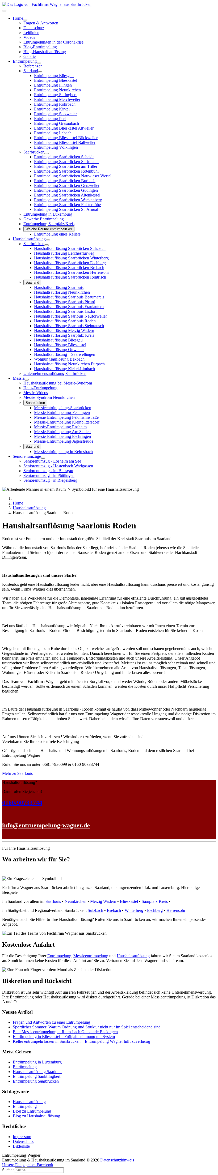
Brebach (114, 910)
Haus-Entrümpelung (40, 388)
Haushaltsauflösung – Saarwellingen (64, 354)
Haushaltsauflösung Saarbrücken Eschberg (70, 262)
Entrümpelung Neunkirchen (57, 90)
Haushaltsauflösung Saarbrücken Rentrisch (70, 277)
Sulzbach (95, 910)
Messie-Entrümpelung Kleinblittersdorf (66, 422)
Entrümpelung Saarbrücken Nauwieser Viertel (72, 176)
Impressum (22, 1136)
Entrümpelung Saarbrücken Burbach (64, 180)
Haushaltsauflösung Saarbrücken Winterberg (71, 258)
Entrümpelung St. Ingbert (55, 94)
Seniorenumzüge (27, 456)
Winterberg (134, 910)
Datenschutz (33, 27)
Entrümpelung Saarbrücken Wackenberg (68, 200)
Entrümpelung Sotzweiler (55, 114)
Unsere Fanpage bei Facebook (27, 1165)
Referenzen (33, 66)
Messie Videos (35, 392)
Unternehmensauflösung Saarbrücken (54, 373)
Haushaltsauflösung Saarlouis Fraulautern (69, 306)
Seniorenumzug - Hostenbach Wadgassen (58, 466)
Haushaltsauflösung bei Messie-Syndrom (57, 383)
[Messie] (26, 380)
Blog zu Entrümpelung (32, 1111)
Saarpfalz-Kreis (155, 901)
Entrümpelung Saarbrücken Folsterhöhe (67, 204)
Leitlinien (31, 32)
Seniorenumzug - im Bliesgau (48, 470)
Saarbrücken (33, 152)
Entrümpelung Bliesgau (54, 75)
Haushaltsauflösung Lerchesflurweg (64, 253)
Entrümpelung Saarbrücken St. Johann (66, 161)
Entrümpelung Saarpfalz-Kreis (48, 223)
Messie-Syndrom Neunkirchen (49, 397)
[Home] (25, 19)
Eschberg (155, 910)
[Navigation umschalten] (4, 10)
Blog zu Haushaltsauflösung (36, 1116)
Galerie (29, 56)
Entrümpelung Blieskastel (55, 80)
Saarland (30, 71)
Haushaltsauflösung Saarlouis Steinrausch (69, 325)
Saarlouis (53, 901)
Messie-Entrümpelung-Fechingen (62, 412)
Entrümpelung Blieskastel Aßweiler (64, 128)
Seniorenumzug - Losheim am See (52, 461)
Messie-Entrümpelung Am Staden (62, 431)
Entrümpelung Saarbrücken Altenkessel (67, 195)
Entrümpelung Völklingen (56, 147)
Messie (18, 378)
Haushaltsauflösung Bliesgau (58, 340)
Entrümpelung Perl (50, 118)
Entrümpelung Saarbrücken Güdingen (66, 190)
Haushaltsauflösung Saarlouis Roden (65, 321)
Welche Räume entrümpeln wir (49, 229)
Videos (29, 37)
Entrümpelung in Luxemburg (47, 214)
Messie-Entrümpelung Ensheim (60, 427)
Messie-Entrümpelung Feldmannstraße (66, 417)
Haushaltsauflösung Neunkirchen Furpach (69, 364)
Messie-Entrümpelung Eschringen (62, 436)
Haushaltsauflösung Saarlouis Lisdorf (65, 311)
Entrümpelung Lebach (53, 133)
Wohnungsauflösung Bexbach (59, 359)
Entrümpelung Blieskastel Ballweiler (64, 142)
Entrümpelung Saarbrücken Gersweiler (66, 185)
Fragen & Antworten (40, 23)
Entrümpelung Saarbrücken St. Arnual (66, 209)
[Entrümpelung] (39, 62)
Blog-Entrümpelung (40, 47)
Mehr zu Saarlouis (17, 773)
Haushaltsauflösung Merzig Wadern (64, 330)
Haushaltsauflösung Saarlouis (58, 287)
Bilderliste (21, 1146)
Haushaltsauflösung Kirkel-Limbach (64, 368)
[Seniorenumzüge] (43, 458)
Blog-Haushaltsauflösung (44, 51)
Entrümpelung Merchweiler (57, 99)
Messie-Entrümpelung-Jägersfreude (63, 441)
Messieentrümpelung (90, 956)
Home (18, 18)
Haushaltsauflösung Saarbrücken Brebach (69, 267)
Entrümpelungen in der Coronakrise (53, 42)
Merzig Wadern (103, 901)
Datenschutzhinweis (117, 1160)
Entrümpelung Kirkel (52, 109)
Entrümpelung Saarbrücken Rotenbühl (66, 171)
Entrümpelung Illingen (53, 85)
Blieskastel (129, 901)
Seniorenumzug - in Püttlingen (48, 475)
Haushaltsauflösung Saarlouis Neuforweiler (70, 316)
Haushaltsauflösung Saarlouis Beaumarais (69, 297)
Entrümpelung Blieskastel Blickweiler (66, 137)
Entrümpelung (25, 61)
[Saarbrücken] (46, 153)
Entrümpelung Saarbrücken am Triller (65, 166)
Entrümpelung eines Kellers (57, 234)
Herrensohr (175, 910)
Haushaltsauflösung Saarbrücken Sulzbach (70, 248)
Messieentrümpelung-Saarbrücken (62, 407)
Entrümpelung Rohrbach (55, 104)
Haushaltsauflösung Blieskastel (60, 345)
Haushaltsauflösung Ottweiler (59, 349)
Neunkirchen (75, 901)
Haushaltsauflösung (29, 239)
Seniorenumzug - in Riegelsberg (50, 480)
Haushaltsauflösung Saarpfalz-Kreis (64, 335)
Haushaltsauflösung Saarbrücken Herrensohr (71, 272)
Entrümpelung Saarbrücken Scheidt (64, 157)
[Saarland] (40, 72)
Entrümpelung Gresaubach (56, 123)
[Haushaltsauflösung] (48, 240)
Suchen (8, 1170)
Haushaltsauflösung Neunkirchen (62, 292)
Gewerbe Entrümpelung (43, 219)
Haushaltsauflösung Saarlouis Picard (64, 302)
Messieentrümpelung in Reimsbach (63, 451)
